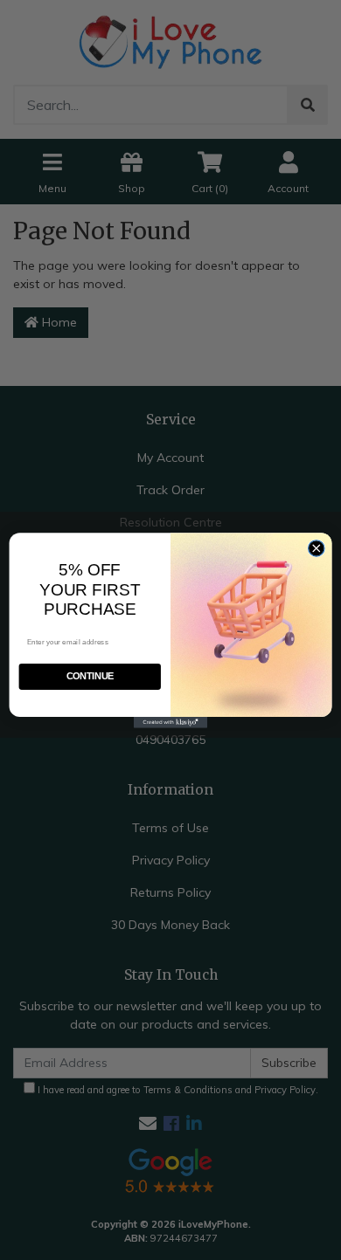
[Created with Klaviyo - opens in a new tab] (170, 722)
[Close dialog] (316, 547)
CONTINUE (90, 676)
